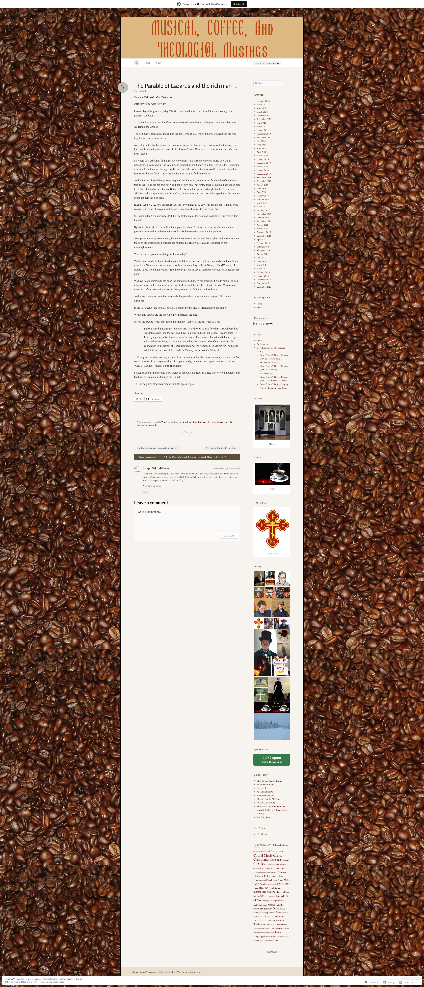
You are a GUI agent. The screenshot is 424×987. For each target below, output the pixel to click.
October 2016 (263, 217)
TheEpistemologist (265, 795)
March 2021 (262, 126)
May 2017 (261, 202)
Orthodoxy (279, 908)
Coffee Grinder (272, 864)
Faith (273, 876)
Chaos (267, 851)
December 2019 (264, 162)
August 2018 (262, 184)
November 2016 (264, 213)
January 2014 (263, 275)
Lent (257, 904)
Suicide (274, 936)
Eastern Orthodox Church (268, 872)
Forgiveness (259, 879)
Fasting (279, 875)
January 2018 (263, 195)
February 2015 (263, 243)
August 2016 (262, 224)
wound (277, 940)
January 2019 (263, 170)
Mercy (264, 904)
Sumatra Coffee (283, 936)
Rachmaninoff (265, 921)
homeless (202, 422)
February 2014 (263, 272)
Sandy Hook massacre (266, 932)
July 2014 (261, 257)
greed (255, 887)
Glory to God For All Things (269, 780)
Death (277, 868)
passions (271, 912)
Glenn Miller (284, 879)
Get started (238, 4)
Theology (166, 422)
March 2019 (262, 166)
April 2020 (261, 151)
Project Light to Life (266, 802)
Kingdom (272, 896)
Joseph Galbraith (152, 468)
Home (147, 62)
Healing (263, 888)
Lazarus (212, 422)
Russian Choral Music (273, 928)
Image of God (283, 891)
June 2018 (261, 188)
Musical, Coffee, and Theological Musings (212, 37)
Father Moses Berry (265, 784)
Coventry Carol (258, 868)
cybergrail (261, 788)
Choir (273, 851)
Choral (280, 851)
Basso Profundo (281, 844)
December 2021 (264, 115)
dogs (194, 422)
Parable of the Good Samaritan (222, 448)
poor (226, 422)
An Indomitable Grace (266, 791)
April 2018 (261, 192)
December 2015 (264, 232)
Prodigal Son (269, 917)
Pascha (264, 912)
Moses (220, 422)
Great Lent (282, 883)
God (256, 883)
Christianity (261, 859)
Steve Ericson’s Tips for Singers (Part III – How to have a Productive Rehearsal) (274, 359)
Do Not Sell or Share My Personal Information (179, 972)
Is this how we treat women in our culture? (157, 448)
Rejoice (273, 925)
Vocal (262, 940)
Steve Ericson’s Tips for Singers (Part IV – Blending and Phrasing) (274, 369)
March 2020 (262, 155)
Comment (228, 535)
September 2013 (264, 286)
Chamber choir (258, 851)
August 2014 (262, 253)
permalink (274, 63)
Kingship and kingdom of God (273, 900)
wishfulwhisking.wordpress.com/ (271, 806)
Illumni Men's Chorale (265, 891)
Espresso (282, 872)
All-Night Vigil (267, 844)
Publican (256, 921)
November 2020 (264, 137)
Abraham (187, 422)
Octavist (257, 908)
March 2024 (262, 104)
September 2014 (264, 250)
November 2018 (264, 177)
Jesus (263, 895)
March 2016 (262, 228)
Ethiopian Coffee (262, 875)
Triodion (256, 940)
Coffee (259, 863)
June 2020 (261, 144)
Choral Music (263, 855)
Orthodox (267, 908)
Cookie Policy (58, 981)
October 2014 (263, 246)
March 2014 (262, 268)
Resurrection (258, 928)
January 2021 (263, 130)
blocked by (275, 761)
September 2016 (264, 221)
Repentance (281, 924)
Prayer (262, 917)
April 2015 (261, 239)
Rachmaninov (277, 920)
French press (271, 879)
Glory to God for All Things (269, 798)
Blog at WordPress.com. (144, 972)
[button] (259, 579)
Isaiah (256, 896)
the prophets (150, 425)
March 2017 (262, 206)
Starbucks (266, 936)
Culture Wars (269, 868)
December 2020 (264, 133)
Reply (146, 491)
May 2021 (261, 122)
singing (258, 936)
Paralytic (257, 912)
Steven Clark (140, 91)
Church (286, 859)
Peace (278, 912)
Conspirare (282, 864)
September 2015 (264, 235)
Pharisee (285, 912)
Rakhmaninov (261, 924)
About (158, 62)
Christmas (276, 859)
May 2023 (261, 108)
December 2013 (264, 279)
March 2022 (262, 111)
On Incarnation (263, 344)
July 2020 (261, 140)
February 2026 (263, 100)
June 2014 (261, 261)
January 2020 (263, 159)
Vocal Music (269, 940)
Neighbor (280, 904)
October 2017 (263, 199)
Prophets (279, 916)
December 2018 (264, 173)
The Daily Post (263, 817)
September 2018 (264, 181)
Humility (273, 887)
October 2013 (263, 283)
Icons (280, 887)
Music (271, 904)
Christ (277, 855)
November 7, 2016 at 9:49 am (227, 468)
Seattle (277, 932)
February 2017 (263, 210)
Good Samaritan (267, 884)
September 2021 (264, 119)
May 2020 (261, 148)
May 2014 (261, 264)
